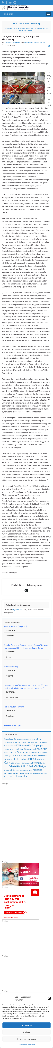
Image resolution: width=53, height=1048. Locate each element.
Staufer (26, 773)
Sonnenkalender (18, 773)
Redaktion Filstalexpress (12, 42)
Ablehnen (26, 1032)
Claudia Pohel (42, 742)
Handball (17, 755)
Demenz (6, 746)
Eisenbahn (12, 746)
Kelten (6, 759)
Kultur (32, 758)
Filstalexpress (8, 14)
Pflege (30, 770)
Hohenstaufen (42, 755)
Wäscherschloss (19, 776)
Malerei (6, 767)
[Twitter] (10, 2)
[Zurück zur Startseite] (26, 8)
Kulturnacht (40, 759)
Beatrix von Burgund (30, 739)
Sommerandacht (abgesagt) (15, 626)
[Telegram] (14, 2)
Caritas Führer (21, 742)
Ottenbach (15, 770)
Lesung (36, 762)
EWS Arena (22, 745)
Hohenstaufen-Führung (14, 706)
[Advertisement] (20, 822)
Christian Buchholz (31, 742)
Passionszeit (24, 770)
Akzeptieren (27, 1025)
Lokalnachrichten (39, 42)
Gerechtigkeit (35, 752)
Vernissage (34, 773)
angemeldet (17, 609)
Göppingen (8, 756)
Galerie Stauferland (20, 752)
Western (6, 777)
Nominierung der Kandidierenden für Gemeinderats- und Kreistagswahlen (27, 29)
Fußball (6, 752)
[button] (49, 998)
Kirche (10, 759)
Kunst (8, 762)
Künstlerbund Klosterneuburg (22, 763)
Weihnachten (43, 773)
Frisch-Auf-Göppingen (24, 749)
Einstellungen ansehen (26, 1039)
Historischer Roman (30, 756)
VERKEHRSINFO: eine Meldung (28, 24)
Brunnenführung (11, 666)
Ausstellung (8, 739)
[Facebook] (7, 2)
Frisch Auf (41, 748)
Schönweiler (8, 773)
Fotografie (8, 749)
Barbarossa (18, 739)
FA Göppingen (35, 745)
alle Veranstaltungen (12, 725)
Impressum (31, 1045)
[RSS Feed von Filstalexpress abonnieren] (3, 2)
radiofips (37, 769)
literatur (42, 763)
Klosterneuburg (20, 759)
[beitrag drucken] (49, 45)
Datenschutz (23, 1045)
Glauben (43, 752)
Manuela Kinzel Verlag (26, 766)
